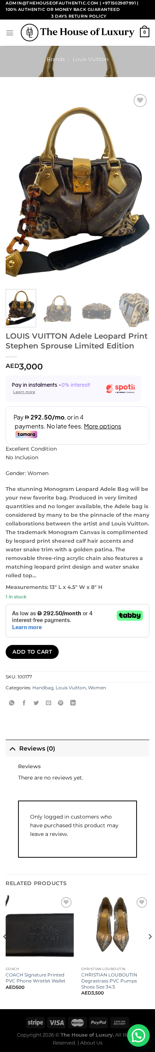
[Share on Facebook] (24, 703)
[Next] (146, 311)
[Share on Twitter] (36, 703)
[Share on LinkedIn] (73, 703)
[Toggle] (12, 748)
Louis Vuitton (90, 59)
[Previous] (5, 952)
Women (97, 687)
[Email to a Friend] (48, 703)
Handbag (42, 687)
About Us (91, 1043)
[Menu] (10, 32)
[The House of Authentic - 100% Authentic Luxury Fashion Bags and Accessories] (77, 32)
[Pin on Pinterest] (60, 703)
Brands (56, 59)
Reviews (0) (37, 748)
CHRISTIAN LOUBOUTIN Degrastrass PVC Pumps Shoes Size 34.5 (109, 981)
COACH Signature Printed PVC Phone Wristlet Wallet (35, 978)
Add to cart (32, 651)
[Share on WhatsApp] (11, 703)
